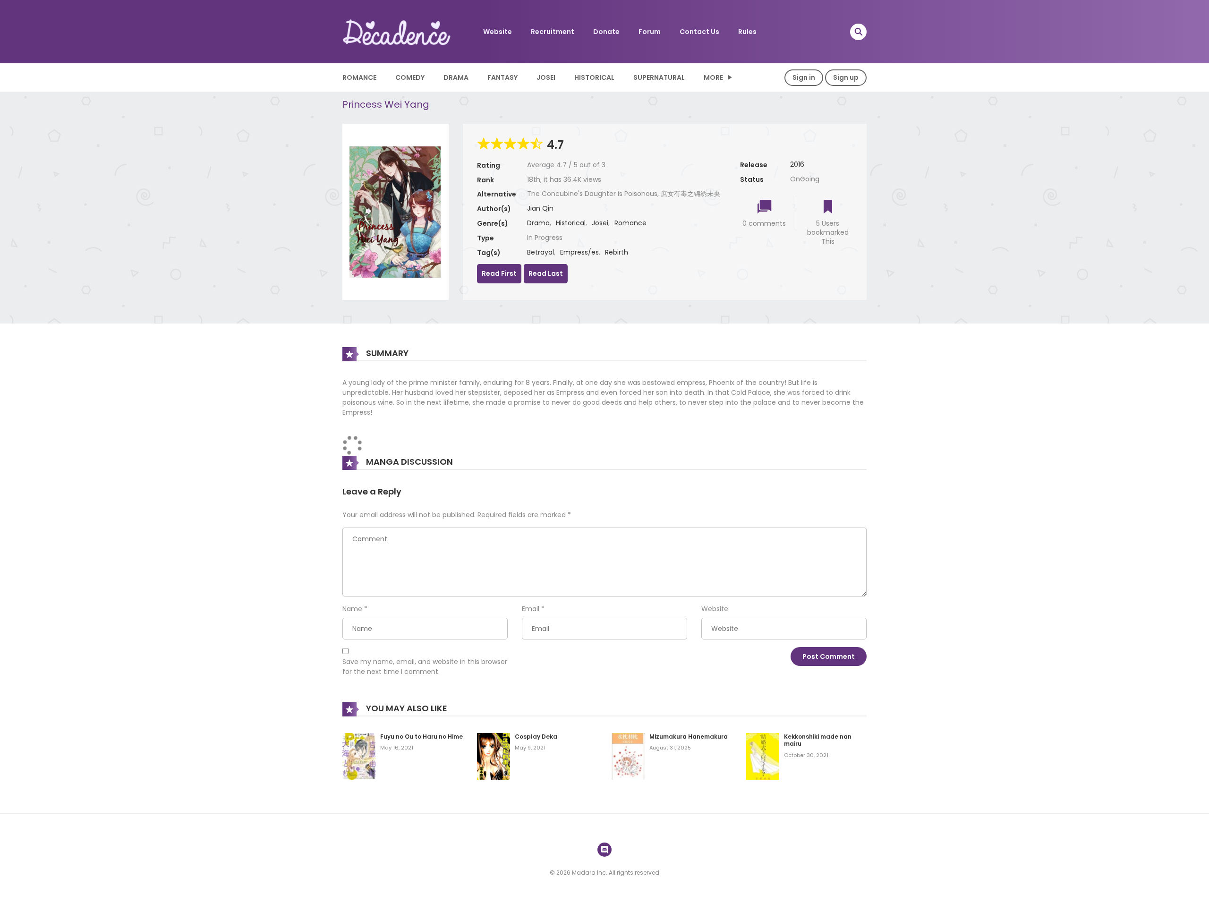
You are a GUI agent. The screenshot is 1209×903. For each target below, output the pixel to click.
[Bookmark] (828, 207)
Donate (606, 31)
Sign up (846, 77)
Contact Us (699, 31)
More (713, 77)
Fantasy (502, 77)
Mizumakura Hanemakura (688, 737)
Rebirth (616, 252)
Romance (359, 77)
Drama (455, 77)
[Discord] (604, 850)
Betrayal (540, 252)
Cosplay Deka (536, 737)
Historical (594, 77)
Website (497, 31)
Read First (499, 273)
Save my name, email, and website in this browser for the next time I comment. (424, 666)
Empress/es (579, 252)
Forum (650, 31)
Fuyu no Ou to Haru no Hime (421, 737)
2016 (797, 164)
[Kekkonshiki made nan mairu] (762, 755)
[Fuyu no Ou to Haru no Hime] (358, 755)
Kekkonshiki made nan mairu (817, 740)
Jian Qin (540, 208)
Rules (747, 31)
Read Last (545, 273)
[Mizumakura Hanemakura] (628, 755)
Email (530, 608)
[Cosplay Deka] (493, 755)
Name (352, 608)
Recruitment (552, 31)
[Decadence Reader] (397, 31)
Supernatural (659, 77)
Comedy (410, 77)
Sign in (803, 77)
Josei (545, 77)
